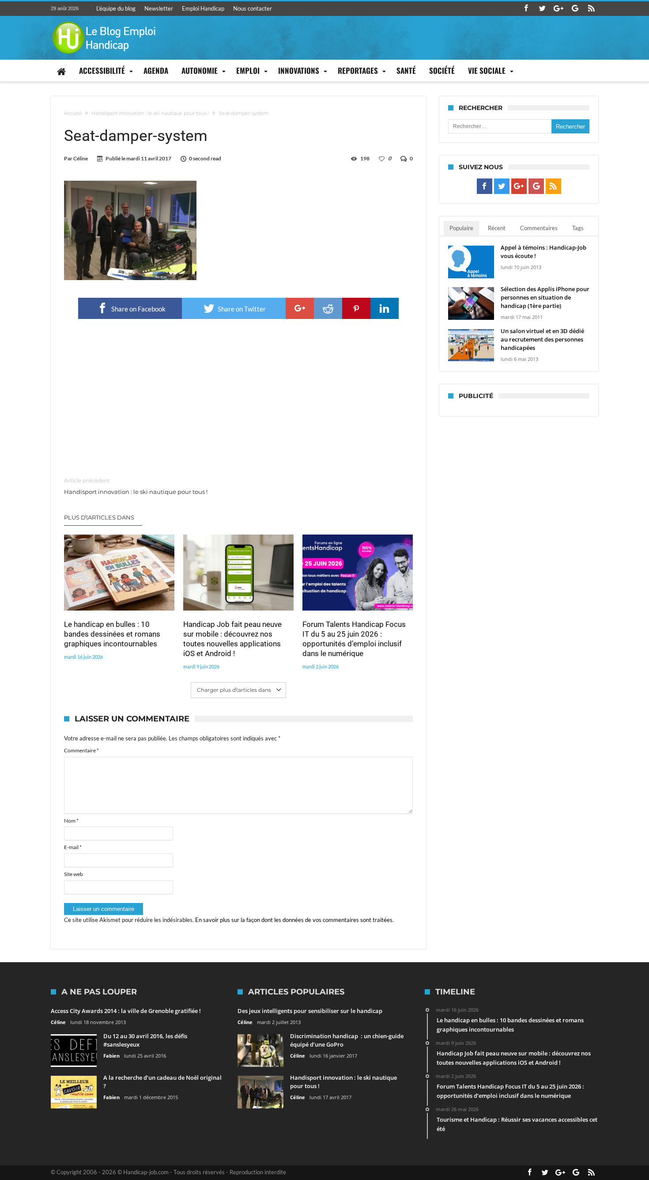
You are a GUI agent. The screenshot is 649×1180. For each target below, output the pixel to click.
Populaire (461, 227)
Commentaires (539, 227)
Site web (73, 874)
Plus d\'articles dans (100, 517)
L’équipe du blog (116, 8)
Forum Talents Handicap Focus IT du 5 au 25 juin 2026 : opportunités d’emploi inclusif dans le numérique (354, 639)
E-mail (73, 847)
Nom (71, 820)
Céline (80, 158)
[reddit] (328, 308)
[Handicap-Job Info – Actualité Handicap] (104, 20)
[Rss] (591, 8)
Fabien (111, 1055)
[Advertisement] (238, 398)
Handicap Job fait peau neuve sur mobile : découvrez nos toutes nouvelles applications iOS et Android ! (232, 639)
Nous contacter (252, 8)
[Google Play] (575, 8)
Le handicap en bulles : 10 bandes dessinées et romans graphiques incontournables (112, 634)
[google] (300, 308)
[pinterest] (356, 308)
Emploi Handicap (203, 8)
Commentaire (81, 750)
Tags (578, 227)
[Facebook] (526, 8)
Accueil (73, 113)
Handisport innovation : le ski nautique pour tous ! (150, 113)
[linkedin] (384, 308)
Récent (497, 227)
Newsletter (158, 8)
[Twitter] (542, 8)
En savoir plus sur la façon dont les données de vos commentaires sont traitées (293, 919)
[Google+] (558, 8)
